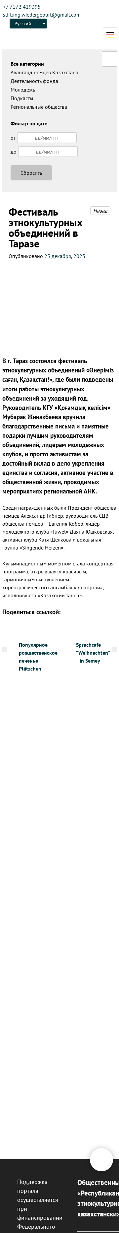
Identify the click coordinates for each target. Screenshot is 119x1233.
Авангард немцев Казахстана (44, 72)
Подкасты (22, 98)
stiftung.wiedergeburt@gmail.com (42, 14)
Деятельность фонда (34, 81)
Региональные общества (39, 106)
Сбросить (31, 172)
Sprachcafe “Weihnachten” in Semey (93, 652)
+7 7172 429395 (22, 6)
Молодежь (23, 89)
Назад (100, 210)
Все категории (27, 63)
